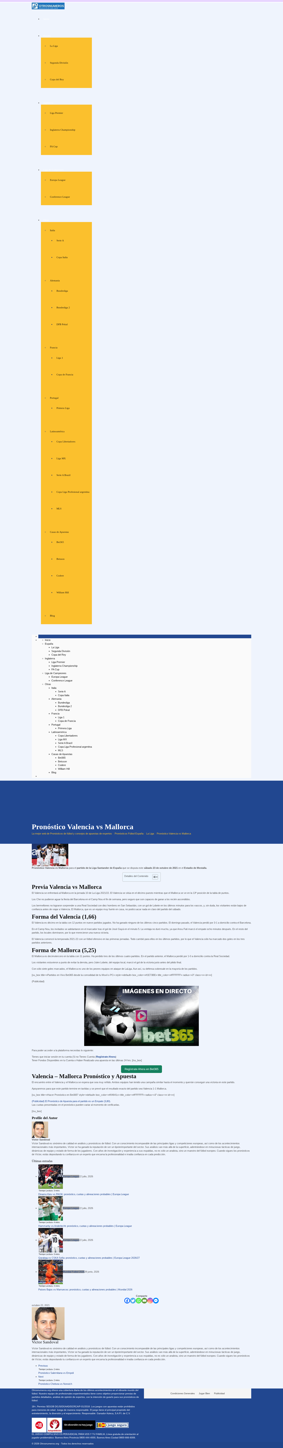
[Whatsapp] (139, 1300)
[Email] (144, 1300)
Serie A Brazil (63, 475)
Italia (52, 230)
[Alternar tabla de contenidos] (153, 877)
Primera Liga (63, 408)
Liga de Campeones (53, 170)
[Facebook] (127, 1300)
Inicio (46, 19)
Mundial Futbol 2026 (73, 1271)
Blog (52, 615)
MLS (59, 508)
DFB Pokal (62, 324)
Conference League (60, 197)
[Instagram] (150, 1300)
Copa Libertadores (66, 441)
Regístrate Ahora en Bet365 (141, 1069)
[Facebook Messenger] (156, 1300)
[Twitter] (133, 1300)
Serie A (60, 240)
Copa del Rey (57, 79)
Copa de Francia (65, 374)
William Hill (63, 592)
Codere (60, 575)
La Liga (54, 46)
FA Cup (54, 146)
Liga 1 (60, 358)
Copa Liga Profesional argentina (73, 492)
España (47, 35)
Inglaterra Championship (62, 130)
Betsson (61, 559)
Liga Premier (56, 113)
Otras (46, 220)
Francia (53, 347)
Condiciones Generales (182, 1393)
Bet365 (60, 542)
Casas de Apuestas (59, 532)
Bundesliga (62, 291)
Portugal (54, 398)
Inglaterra (48, 103)
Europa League (58, 180)
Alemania (55, 280)
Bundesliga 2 (63, 307)
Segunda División (59, 62)
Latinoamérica (57, 431)
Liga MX (61, 458)
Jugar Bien (204, 1393)
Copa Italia (62, 257)
